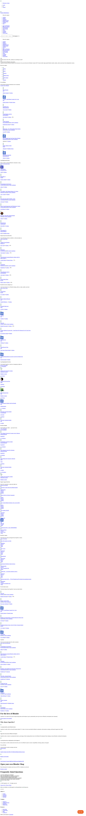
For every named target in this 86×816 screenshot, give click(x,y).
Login (4, 5)
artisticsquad (2, 558)
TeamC (1, 218)
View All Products (6, 25)
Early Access (2, 548)
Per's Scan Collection (4, 603)
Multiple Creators (3, 373)
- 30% (10, 267)
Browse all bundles (4, 365)
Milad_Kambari (6, 92)
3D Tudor (2, 620)
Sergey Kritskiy (3, 664)
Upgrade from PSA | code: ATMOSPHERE (8, 527)
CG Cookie (2, 628)
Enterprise (5, 803)
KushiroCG (2, 710)
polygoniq (2, 201)
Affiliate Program (6, 802)
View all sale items (3, 239)
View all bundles (3, 428)
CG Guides (2, 294)
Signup (4, 7)
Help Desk (5, 809)
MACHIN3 (2, 226)
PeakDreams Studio (6, 124)
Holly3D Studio (3, 359)
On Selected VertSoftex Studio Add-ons (7, 563)
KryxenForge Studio (4, 333)
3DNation (2, 342)
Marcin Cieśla (3, 282)
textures (1, 497)
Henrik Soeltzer (6, 102)
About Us (4, 801)
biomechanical (3, 556)
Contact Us (5, 812)
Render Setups (12, 102)
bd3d (1, 233)
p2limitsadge (2, 581)
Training (9, 141)
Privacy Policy (8, 785)
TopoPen (2, 318)
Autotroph (11, 814)
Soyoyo (1, 686)
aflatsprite (4, 148)
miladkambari (2, 489)
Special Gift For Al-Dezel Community (7, 495)
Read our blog (3, 748)
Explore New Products (4, 85)
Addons (11, 92)
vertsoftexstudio (3, 566)
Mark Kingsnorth (3, 703)
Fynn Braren (2, 209)
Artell (1, 172)
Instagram (4, 795)
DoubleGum (2, 671)
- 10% (10, 245)
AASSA (2, 309)
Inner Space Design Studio (5, 350)
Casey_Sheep (2, 194)
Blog (4, 811)
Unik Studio (2, 252)
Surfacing (8, 671)
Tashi (1, 461)
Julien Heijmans (3, 695)
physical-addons (3, 529)
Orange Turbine (3, 179)
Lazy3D (4, 131)
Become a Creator (6, 3)
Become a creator (3, 769)
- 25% (10, 252)
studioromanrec (3, 406)
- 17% (14, 260)
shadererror (2, 573)
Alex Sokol (5, 117)
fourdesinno (2, 543)
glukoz (1, 187)
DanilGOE (2, 436)
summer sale (2, 518)
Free (3, 23)
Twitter (4, 793)
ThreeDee (2, 384)
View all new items (4, 288)
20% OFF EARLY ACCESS (5, 540)
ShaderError (2, 267)
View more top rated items (5, 643)
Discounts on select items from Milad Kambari (9, 487)
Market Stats (5, 804)
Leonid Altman (3, 260)
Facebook (4, 794)
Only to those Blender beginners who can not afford (10, 502)
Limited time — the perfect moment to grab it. (8, 571)
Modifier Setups (10, 148)
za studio (2, 423)
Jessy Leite (2, 245)
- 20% (12, 117)
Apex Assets (5, 109)
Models (10, 109)
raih (1, 522)
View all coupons (3, 538)
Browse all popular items (5, 163)
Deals (4, 29)
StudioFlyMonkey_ (4, 301)
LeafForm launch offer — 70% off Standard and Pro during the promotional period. (15, 579)
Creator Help (5, 810)
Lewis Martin (2, 637)
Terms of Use (2, 785)
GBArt (4, 158)
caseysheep (2, 512)
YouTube (4, 796)
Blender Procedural (4, 326)
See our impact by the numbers (6, 718)
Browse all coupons (4, 485)
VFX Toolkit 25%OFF (4, 510)
